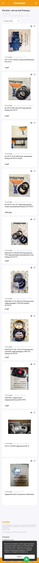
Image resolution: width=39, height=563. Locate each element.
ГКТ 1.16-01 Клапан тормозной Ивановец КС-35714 (19, 61)
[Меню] (3, 3)
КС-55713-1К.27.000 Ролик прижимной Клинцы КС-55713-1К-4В (18, 157)
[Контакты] (26, 559)
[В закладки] (34, 26)
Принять (19, 556)
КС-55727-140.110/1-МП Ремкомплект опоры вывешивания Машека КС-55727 (19, 206)
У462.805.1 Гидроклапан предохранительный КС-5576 (15, 399)
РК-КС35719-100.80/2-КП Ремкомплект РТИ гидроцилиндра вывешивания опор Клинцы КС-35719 (19, 255)
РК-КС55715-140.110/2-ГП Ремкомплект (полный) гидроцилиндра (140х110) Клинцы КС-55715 (19, 351)
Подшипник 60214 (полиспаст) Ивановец (19, 494)
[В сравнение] (31, 26)
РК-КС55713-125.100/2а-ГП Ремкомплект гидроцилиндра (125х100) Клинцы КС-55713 (19, 303)
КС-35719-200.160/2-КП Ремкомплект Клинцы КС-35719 (18, 109)
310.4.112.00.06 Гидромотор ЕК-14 (17, 446)
